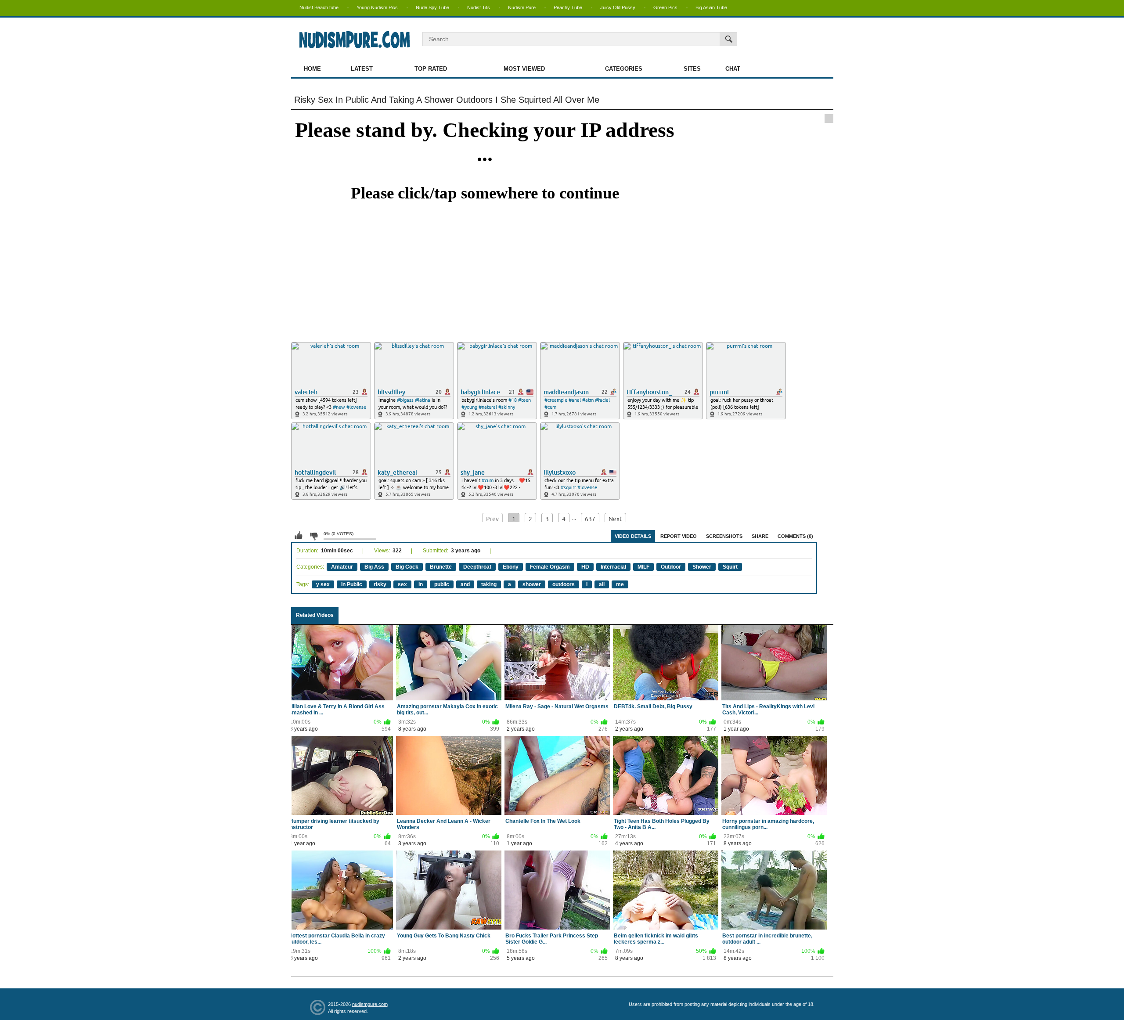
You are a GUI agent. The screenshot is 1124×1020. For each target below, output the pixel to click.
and (465, 584)
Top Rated (430, 68)
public (441, 584)
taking (489, 584)
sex (402, 584)
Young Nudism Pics (377, 7)
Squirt (730, 567)
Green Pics (665, 7)
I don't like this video (313, 535)
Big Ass (374, 567)
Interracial (613, 567)
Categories (623, 68)
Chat (732, 68)
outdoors (563, 584)
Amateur (342, 567)
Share (760, 536)
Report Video (678, 536)
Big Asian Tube (711, 7)
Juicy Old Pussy (617, 7)
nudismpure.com (370, 1004)
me (620, 584)
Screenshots (724, 536)
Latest (362, 68)
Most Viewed (524, 68)
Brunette (441, 567)
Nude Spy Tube (432, 7)
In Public (351, 584)
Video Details (633, 536)
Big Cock (407, 567)
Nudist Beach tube (319, 7)
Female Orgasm (550, 567)
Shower (701, 567)
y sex (323, 584)
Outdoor (671, 567)
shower (531, 584)
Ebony (511, 567)
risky (380, 584)
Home (312, 68)
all (602, 584)
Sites (692, 68)
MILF (643, 567)
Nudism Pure (522, 7)
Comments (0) (795, 536)
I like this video (298, 535)
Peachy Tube (568, 7)
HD (585, 567)
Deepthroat (477, 567)
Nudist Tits (478, 7)
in (420, 584)
